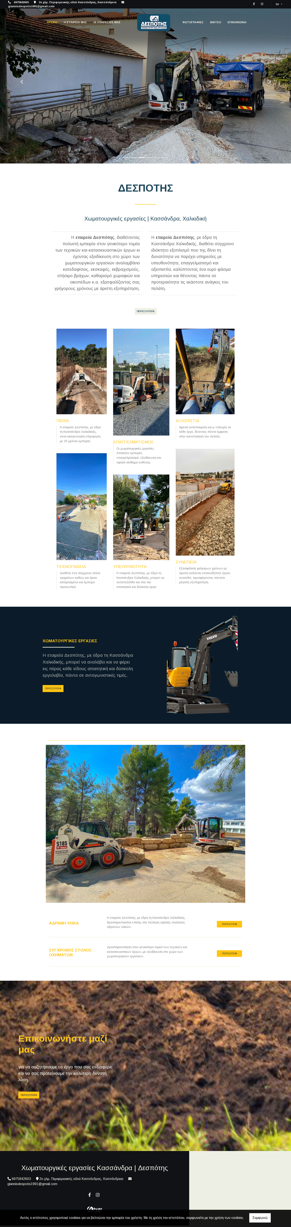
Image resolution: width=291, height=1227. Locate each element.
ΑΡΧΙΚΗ (52, 22)
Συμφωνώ (260, 1218)
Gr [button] (278, 4)
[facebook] (254, 4)
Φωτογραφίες (193, 22)
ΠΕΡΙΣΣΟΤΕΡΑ (53, 688)
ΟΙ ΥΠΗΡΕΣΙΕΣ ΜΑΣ (107, 22)
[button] (22, 81)
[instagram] (262, 4)
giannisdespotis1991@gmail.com (31, 6)
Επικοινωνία (237, 22)
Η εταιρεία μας (75, 22)
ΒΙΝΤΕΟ (215, 22)
